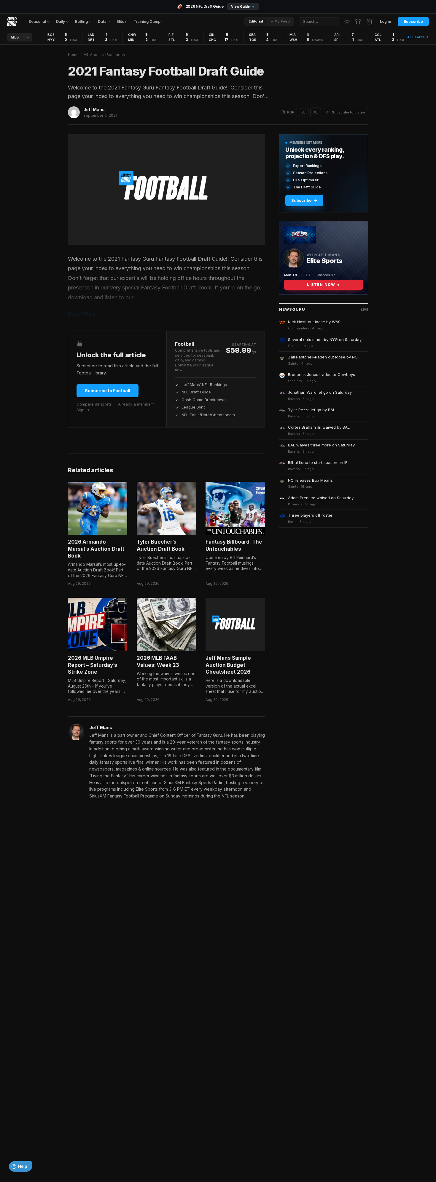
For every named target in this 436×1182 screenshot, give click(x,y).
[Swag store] (358, 21)
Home (73, 54)
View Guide (243, 6)
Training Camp (146, 21)
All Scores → (418, 37)
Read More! (82, 314)
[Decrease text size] (303, 112)
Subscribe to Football (107, 390)
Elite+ (122, 21)
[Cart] (369, 21)
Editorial (256, 21)
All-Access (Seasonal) (104, 54)
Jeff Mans (94, 109)
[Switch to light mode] (347, 21)
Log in (385, 21)
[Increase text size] (315, 112)
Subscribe (413, 21)
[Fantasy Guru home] (12, 21)
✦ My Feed (280, 21)
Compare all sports (94, 404)
